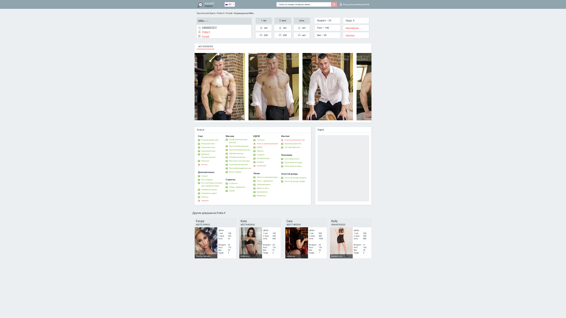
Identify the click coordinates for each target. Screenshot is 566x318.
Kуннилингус (262, 192)
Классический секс (210, 140)
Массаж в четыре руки (239, 161)
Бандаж (260, 162)
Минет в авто (263, 188)
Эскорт (204, 176)
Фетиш (204, 164)
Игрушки (205, 161)
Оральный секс (208, 147)
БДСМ (259, 147)
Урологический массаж (239, 150)
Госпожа (261, 140)
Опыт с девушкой (265, 181)
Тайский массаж (236, 153)
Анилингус (261, 195)
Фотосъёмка (207, 180)
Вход (356, 4)
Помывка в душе (209, 193)
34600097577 (209, 27)
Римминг (205, 200)
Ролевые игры (263, 158)
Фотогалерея (205, 46)
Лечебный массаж (237, 157)
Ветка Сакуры (235, 172)
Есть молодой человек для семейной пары (211, 184)
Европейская (352, 28)
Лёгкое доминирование (267, 144)
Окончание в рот (292, 159)
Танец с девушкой (237, 187)
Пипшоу (204, 197)
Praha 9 (220, 13)
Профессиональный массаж (238, 141)
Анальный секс (208, 144)
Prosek (229, 13)
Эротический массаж (238, 146)
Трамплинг (261, 166)
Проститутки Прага (206, 13)
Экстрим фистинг (292, 147)
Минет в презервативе (267, 177)
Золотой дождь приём (294, 181)
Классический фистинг (294, 140)
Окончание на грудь (293, 162)
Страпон (260, 155)
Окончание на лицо (293, 166)
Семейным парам (209, 189)
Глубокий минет (264, 184)
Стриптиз (233, 183)
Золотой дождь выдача (295, 178)
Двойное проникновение (208, 155)
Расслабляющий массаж (240, 168)
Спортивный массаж (238, 164)
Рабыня (260, 151)
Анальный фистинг (292, 144)
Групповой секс (208, 151)
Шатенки (350, 35)
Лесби (232, 191)
